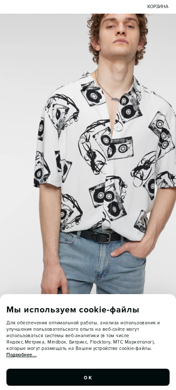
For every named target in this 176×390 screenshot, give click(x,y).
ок (88, 377)
